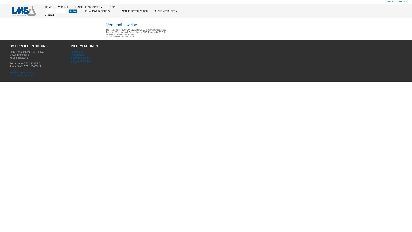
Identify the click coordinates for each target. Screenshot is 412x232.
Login (112, 7)
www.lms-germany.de (22, 75)
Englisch (402, 1)
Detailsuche (50, 15)
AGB (73, 63)
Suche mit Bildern (165, 11)
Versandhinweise (81, 60)
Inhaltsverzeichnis (97, 11)
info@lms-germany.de (22, 72)
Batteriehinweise (80, 57)
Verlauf (63, 7)
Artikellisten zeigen (135, 11)
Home (48, 7)
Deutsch (390, 1)
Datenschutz (78, 54)
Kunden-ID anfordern (88, 7)
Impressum (77, 52)
